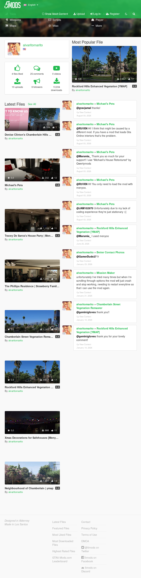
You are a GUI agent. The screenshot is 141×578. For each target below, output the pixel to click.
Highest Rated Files (63, 551)
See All (32, 104)
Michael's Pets (106, 103)
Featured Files (60, 528)
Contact (85, 522)
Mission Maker (106, 273)
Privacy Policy (89, 528)
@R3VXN (81, 128)
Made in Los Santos (16, 524)
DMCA (85, 541)
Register (114, 14)
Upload (80, 14)
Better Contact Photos (110, 252)
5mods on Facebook (88, 559)
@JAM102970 (84, 208)
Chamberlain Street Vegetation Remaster (98, 306)
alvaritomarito (33, 44)
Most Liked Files (61, 534)
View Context (85, 112)
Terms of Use (89, 534)
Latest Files (59, 522)
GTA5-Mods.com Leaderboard (62, 559)
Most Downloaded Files (62, 543)
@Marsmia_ (83, 156)
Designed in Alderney (17, 520)
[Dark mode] (126, 13)
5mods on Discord (88, 569)
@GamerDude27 (86, 256)
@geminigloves (86, 312)
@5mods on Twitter (90, 549)
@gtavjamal (83, 108)
